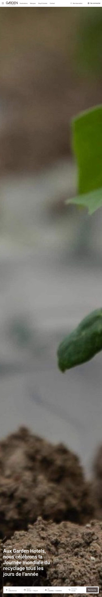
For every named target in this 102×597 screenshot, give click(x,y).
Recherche (92, 590)
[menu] (3, 3)
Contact (52, 3)
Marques (33, 3)
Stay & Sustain (42, 3)
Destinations (24, 3)
